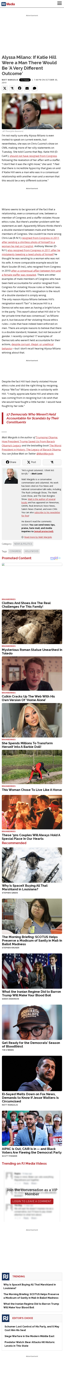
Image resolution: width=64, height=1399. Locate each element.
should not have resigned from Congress (33, 156)
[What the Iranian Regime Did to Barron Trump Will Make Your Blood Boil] (32, 971)
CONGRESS (15, 551)
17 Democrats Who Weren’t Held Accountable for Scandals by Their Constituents (32, 418)
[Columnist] (11, 475)
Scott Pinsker (9, 1156)
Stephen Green (10, 893)
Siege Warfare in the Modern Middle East (29, 1336)
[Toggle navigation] (60, 4)
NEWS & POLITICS (23, 544)
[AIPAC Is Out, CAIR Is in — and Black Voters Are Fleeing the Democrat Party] (32, 1128)
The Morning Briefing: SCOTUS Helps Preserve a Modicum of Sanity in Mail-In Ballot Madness (32, 940)
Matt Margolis (10, 80)
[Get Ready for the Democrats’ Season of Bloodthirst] (32, 1022)
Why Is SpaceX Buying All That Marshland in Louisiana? (25, 887)
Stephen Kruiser (10, 948)
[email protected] (43, 531)
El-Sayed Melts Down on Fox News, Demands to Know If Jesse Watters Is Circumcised (30, 1097)
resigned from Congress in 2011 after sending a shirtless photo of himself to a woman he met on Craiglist (30, 242)
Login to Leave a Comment (32, 1201)
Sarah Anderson (10, 999)
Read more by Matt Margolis (38, 537)
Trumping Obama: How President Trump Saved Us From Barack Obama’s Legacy (30, 441)
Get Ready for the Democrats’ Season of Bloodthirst (31, 1044)
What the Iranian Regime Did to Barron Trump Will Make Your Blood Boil (31, 993)
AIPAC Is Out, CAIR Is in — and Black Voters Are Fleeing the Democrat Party (32, 1150)
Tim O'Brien (8, 1050)
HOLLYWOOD (31, 551)
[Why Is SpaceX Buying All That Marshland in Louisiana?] (32, 865)
